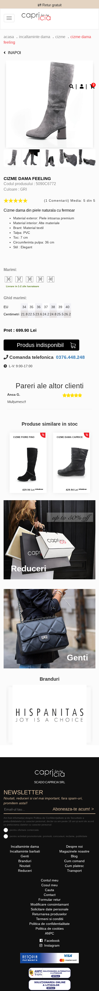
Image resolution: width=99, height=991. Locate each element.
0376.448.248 (70, 357)
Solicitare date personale (49, 909)
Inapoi (14, 53)
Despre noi (74, 846)
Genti (25, 856)
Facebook (51, 940)
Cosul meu (49, 885)
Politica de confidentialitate (49, 924)
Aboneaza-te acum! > (73, 809)
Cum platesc (74, 866)
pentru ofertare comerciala (24, 830)
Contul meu (49, 880)
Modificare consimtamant (50, 904)
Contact (50, 895)
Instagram (51, 945)
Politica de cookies (50, 928)
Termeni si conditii (49, 919)
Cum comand (74, 861)
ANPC (49, 933)
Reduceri (25, 871)
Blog (74, 856)
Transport (74, 871)
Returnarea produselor (49, 914)
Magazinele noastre (74, 851)
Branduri (24, 861)
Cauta (49, 890)
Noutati (24, 866)
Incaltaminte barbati (25, 851)
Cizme (60, 37)
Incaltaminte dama (34, 37)
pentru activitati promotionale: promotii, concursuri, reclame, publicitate (48, 836)
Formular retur (49, 899)
